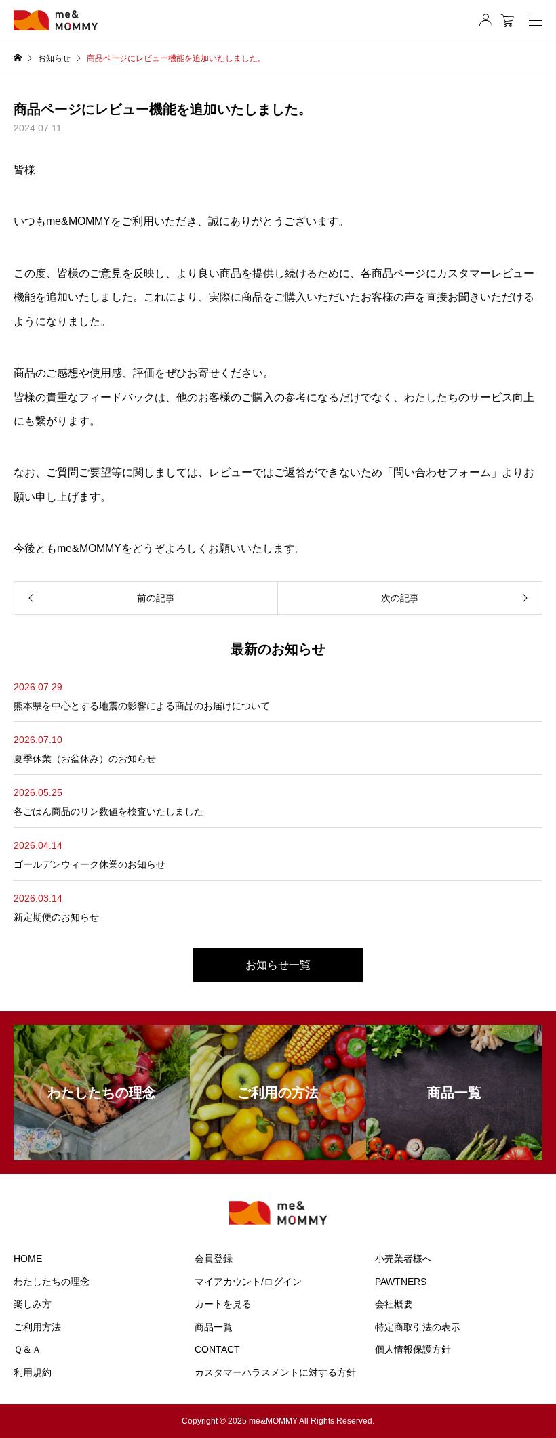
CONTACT (217, 1349)
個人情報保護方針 (413, 1349)
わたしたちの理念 (52, 1281)
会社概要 (394, 1303)
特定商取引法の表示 (417, 1326)
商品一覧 (214, 1326)
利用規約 (33, 1372)
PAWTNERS (400, 1281)
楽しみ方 (33, 1303)
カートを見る (223, 1303)
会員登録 (214, 1258)
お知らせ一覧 (278, 965)
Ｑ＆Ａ (27, 1349)
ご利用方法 (37, 1326)
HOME (28, 1258)
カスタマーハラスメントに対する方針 (275, 1372)
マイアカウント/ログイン (248, 1281)
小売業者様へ (403, 1258)
